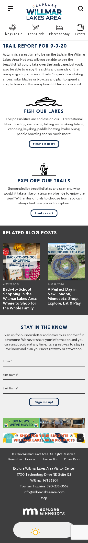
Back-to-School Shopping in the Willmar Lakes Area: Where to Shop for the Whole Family (20, 298)
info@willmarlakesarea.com (44, 492)
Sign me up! (44, 402)
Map (44, 498)
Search (80, 8)
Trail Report (44, 213)
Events (80, 34)
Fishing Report (44, 144)
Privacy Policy (72, 459)
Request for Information (22, 459)
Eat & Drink (36, 34)
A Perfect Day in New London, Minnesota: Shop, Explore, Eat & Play (64, 296)
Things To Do (12, 34)
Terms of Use (50, 459)
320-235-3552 (57, 486)
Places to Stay (59, 34)
